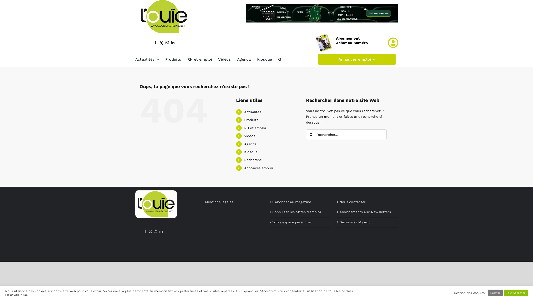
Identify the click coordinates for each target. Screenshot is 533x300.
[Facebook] (145, 231)
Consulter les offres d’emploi (296, 212)
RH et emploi (255, 128)
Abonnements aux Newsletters (365, 212)
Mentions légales (219, 202)
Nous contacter (353, 202)
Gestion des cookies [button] (469, 293)
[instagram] (167, 42)
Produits (251, 120)
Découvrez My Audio (357, 222)
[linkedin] (172, 42)
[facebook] (155, 42)
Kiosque (251, 152)
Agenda (250, 144)
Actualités (252, 112)
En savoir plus (16, 295)
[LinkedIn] (161, 231)
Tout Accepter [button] (515, 292)
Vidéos (249, 136)
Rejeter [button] (495, 292)
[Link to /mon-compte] (393, 43)
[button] (279, 59)
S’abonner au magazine (291, 202)
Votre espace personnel (292, 222)
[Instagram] (155, 231)
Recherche (253, 160)
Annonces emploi (258, 168)
